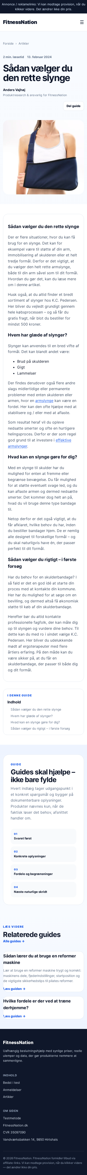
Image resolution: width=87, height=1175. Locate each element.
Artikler (24, 43)
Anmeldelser (12, 1090)
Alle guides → (14, 941)
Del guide (74, 106)
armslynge (44, 400)
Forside (8, 43)
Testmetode (12, 1118)
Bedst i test (11, 1082)
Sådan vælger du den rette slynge (36, 709)
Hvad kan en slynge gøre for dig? (35, 722)
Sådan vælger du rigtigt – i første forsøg (40, 728)
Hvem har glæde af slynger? (32, 716)
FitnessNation (20, 22)
